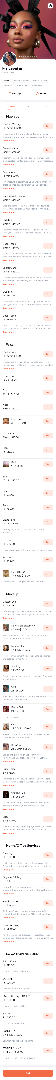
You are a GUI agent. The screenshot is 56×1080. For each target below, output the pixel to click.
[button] (11, 107)
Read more (8, 141)
